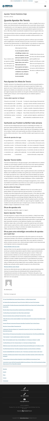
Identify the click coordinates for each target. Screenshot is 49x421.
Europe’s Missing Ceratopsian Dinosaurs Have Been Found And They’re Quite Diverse (21, 323)
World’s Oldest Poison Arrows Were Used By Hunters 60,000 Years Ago (18, 309)
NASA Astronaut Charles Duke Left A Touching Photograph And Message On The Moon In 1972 (23, 345)
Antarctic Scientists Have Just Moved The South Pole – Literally (17, 315)
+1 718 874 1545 (30, 0)
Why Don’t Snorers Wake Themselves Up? (12, 326)
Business (5, 369)
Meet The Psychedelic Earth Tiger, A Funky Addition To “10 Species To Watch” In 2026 (21, 339)
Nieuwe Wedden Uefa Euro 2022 (11, 246)
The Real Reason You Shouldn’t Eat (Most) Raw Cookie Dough (16, 312)
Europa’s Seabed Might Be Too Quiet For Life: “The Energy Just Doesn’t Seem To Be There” (22, 351)
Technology (5, 380)
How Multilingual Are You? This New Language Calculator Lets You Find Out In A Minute (22, 348)
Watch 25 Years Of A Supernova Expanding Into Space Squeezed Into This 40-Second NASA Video (23, 334)
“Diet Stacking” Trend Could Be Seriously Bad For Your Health (16, 336)
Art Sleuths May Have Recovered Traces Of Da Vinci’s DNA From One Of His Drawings (21, 302)
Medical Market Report (7, 6)
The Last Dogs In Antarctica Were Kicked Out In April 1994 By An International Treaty (21, 359)
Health (4, 372)
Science (4, 378)
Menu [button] (45, 6)
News (4, 375)
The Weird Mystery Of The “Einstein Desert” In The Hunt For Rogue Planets (19, 342)
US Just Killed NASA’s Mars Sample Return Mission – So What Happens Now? (19, 299)
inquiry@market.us (18, 0)
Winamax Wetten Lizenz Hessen (11, 266)
